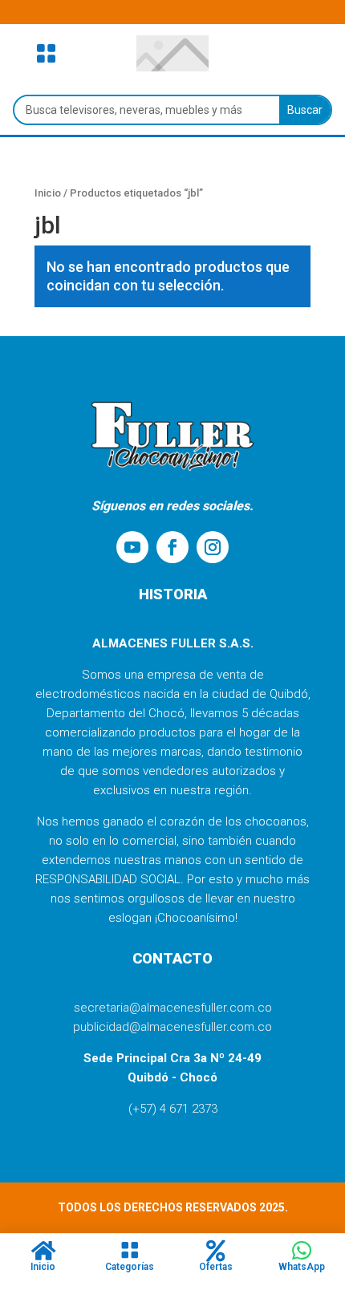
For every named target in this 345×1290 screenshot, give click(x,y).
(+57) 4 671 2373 (172, 1108)
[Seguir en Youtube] (132, 547)
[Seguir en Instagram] (213, 547)
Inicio (47, 193)
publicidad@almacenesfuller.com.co (172, 1027)
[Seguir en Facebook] (172, 547)
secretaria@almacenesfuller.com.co (173, 1007)
